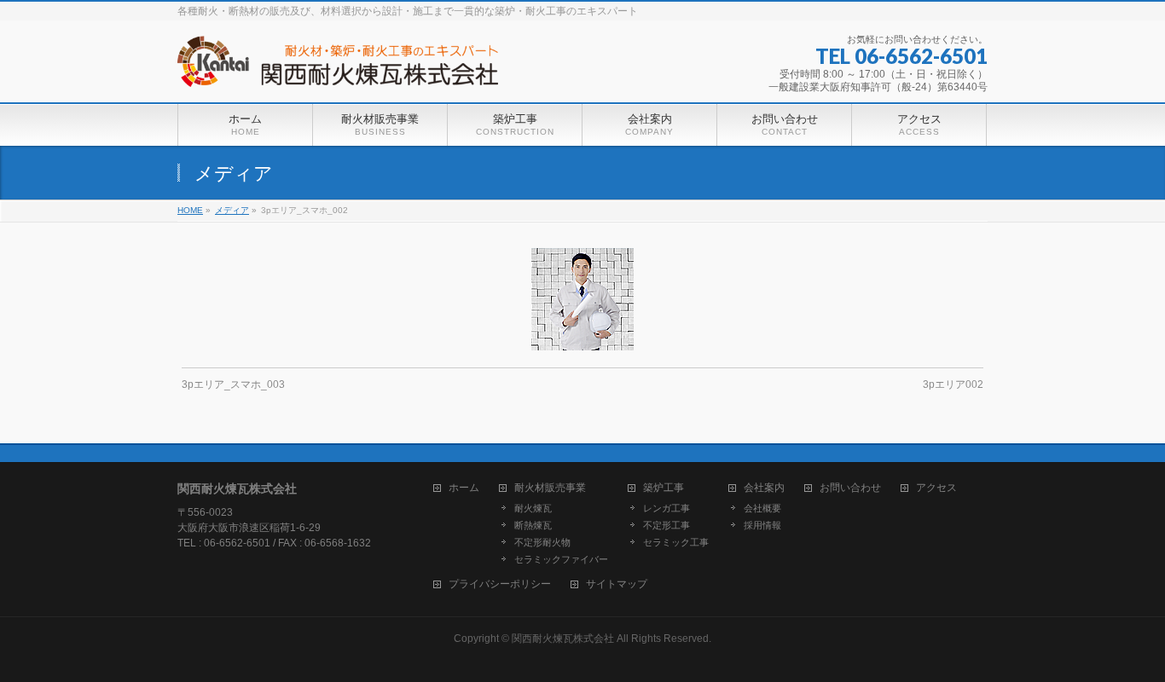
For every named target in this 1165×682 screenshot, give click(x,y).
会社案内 (764, 488)
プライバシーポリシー (500, 584)
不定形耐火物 (542, 542)
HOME (190, 210)
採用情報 (762, 525)
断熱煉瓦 (533, 525)
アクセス (936, 488)
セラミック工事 (676, 542)
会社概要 (762, 508)
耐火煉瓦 (533, 508)
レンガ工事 (666, 508)
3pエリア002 (953, 384)
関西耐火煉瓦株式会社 (563, 638)
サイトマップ (616, 584)
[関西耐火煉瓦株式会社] (337, 67)
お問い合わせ (850, 488)
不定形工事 (666, 525)
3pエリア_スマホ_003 (233, 384)
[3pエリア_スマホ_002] (583, 299)
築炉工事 (663, 488)
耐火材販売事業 (550, 488)
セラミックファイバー (561, 559)
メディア (232, 210)
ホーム (464, 488)
